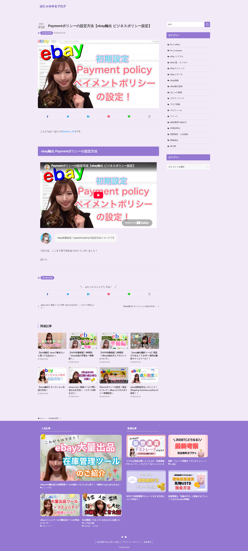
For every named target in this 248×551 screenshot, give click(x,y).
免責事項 (147, 542)
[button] (47, 116)
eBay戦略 (174, 80)
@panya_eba (68, 131)
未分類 (173, 146)
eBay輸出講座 (47, 33)
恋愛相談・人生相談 (179, 134)
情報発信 (174, 140)
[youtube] (125, 537)
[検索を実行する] (207, 24)
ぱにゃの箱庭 (176, 92)
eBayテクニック (177, 68)
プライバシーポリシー (131, 542)
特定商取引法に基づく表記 (108, 542)
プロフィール (176, 110)
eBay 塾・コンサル (178, 62)
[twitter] (122, 537)
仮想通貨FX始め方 (178, 122)
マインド (174, 116)
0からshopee (176, 50)
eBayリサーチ (176, 74)
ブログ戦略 (175, 104)
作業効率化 (175, 128)
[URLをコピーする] (149, 116)
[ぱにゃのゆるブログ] (53, 6)
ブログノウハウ (177, 98)
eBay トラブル (176, 56)
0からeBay (175, 44)
